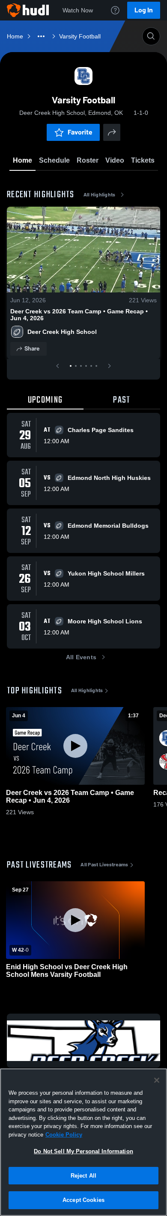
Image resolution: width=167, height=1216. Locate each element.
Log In (143, 10)
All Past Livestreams (104, 864)
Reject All (83, 1175)
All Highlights (100, 194)
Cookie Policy (63, 1134)
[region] (83, 1142)
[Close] (156, 1080)
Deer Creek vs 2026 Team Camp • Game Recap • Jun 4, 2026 (79, 315)
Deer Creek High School (62, 331)
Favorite (80, 132)
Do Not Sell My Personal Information (83, 1151)
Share (31, 349)
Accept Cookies (83, 1200)
